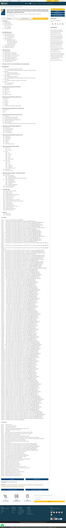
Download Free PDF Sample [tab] (40, 18)
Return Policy (29, 512)
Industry (39, 3)
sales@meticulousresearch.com (33, 0)
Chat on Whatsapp (56, 20)
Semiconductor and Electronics (37, 489)
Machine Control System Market (12, 484)
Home (2, 6)
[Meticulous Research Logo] (4, 3)
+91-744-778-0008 (23, 0)
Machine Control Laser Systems (12, 486)
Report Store (6, 6)
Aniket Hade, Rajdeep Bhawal (12, 481)
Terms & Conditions (30, 514)
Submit (49, 501)
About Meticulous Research (5, 508)
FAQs (1, 512)
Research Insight (21, 512)
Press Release (14, 508)
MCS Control (4, 486)
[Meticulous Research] (53, 24)
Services (34, 3)
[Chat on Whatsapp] (51, 20)
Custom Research (21, 511)
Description (9, 18)
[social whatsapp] (51, 512)
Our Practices (20, 508)
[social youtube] (62, 512)
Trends (44, 3)
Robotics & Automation (12, 489)
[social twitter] (59, 512)
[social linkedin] (57, 512)
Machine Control (30, 484)
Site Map (19, 514)
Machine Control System (22, 484)
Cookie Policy (50, 527)
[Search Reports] (63, 48)
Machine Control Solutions (38, 484)
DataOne (28, 3)
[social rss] (51, 514)
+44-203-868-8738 (14, 0)
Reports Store (49, 3)
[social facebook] (54, 512)
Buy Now (58, 11)
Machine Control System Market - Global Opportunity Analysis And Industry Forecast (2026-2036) (57, 37)
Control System (21, 486)
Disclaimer (28, 508)
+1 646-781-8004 (5, 0)
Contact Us (2, 511)
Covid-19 (13, 512)
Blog (12, 511)
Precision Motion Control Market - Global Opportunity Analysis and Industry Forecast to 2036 (57, 31)
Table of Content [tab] (25, 18)
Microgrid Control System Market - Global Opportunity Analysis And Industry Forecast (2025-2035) (57, 43)
